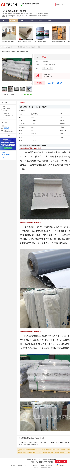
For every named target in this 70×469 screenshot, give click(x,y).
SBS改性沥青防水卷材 (32, 442)
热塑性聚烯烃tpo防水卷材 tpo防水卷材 (44, 461)
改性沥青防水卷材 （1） (8, 115)
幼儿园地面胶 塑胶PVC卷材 (8, 41)
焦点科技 (44, 467)
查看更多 (8, 135)
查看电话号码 (7, 128)
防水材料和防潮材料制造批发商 (50, 460)
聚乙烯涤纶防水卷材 (32, 444)
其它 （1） (5, 117)
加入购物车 (51, 83)
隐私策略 (42, 465)
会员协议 (50, 465)
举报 (13, 94)
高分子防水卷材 (12, 47)
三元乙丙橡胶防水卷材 (53, 442)
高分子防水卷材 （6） (8, 108)
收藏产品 (6, 94)
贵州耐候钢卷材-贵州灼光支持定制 (59, 41)
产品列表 (5, 47)
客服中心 (27, 465)
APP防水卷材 (42, 442)
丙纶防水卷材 (63, 442)
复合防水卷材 (22, 444)
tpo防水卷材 (19, 47)
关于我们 (13, 465)
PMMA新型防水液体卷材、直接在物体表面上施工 (46, 41)
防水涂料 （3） (6, 111)
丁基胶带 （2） (6, 113)
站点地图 (35, 465)
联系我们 (20, 465)
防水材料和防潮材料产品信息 (34, 460)
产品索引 (4, 152)
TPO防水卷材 (22, 442)
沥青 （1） (5, 106)
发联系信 (39, 83)
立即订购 (59, 83)
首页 (1, 47)
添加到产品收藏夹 (6, 155)
